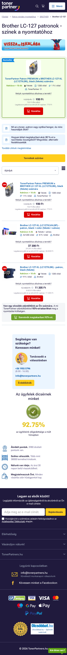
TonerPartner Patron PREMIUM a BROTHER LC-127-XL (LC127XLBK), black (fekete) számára (33, 80)
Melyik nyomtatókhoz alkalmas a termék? (33, 93)
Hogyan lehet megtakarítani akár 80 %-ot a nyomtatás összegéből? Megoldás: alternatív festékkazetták (34, 140)
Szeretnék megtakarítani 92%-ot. (36, 317)
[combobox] (30, 170)
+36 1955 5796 (22, 368)
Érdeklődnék (25, 382)
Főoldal (5, 17)
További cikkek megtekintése (16, 148)
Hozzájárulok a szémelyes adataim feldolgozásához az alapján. (29, 520)
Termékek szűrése (33, 158)
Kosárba (35, 111)
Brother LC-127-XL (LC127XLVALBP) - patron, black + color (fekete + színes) (40, 226)
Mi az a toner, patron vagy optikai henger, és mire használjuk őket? (36, 128)
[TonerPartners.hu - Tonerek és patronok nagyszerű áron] (11, 6)
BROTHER (44, 17)
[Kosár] (43, 6)
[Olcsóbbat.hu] (42, 625)
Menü (59, 6)
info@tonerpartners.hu (28, 375)
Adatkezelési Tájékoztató (13, 521)
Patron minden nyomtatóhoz (24, 17)
